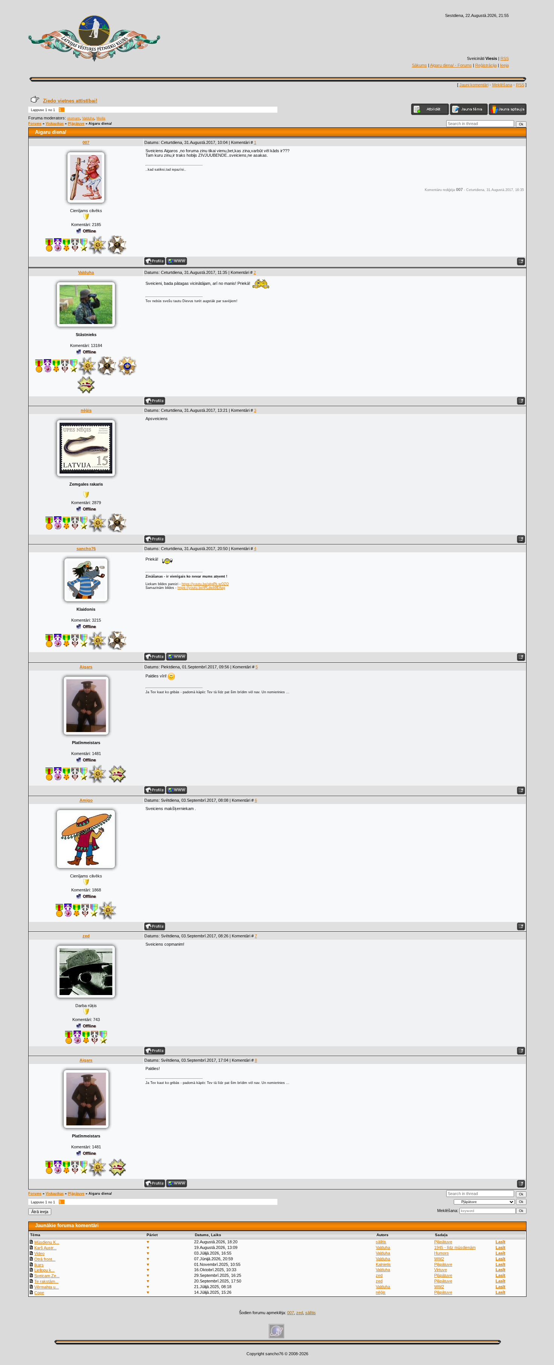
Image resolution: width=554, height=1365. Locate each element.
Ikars (39, 1265)
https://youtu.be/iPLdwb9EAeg (201, 588)
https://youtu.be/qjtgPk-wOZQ (205, 584)
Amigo (86, 800)
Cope (39, 1292)
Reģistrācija (486, 65)
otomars (73, 118)
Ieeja (504, 65)
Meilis (101, 118)
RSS (504, 58)
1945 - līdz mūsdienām (455, 1247)
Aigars (86, 667)
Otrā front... (44, 1259)
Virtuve (440, 1269)
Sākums (419, 65)
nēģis (86, 410)
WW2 (439, 1258)
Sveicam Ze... (47, 1275)
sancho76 (86, 548)
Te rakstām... (46, 1281)
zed (86, 936)
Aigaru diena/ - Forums (451, 65)
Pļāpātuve (76, 123)
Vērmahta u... (46, 1287)
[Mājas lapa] (176, 261)
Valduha (88, 118)
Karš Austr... (45, 1248)
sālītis (381, 1242)
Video (39, 1253)
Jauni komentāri (473, 85)
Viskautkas (55, 123)
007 (86, 142)
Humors (441, 1253)
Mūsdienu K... (46, 1242)
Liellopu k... (44, 1270)
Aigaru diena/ (100, 123)
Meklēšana (502, 85)
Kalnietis (383, 1264)
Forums (34, 123)
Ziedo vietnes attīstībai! (70, 101)
